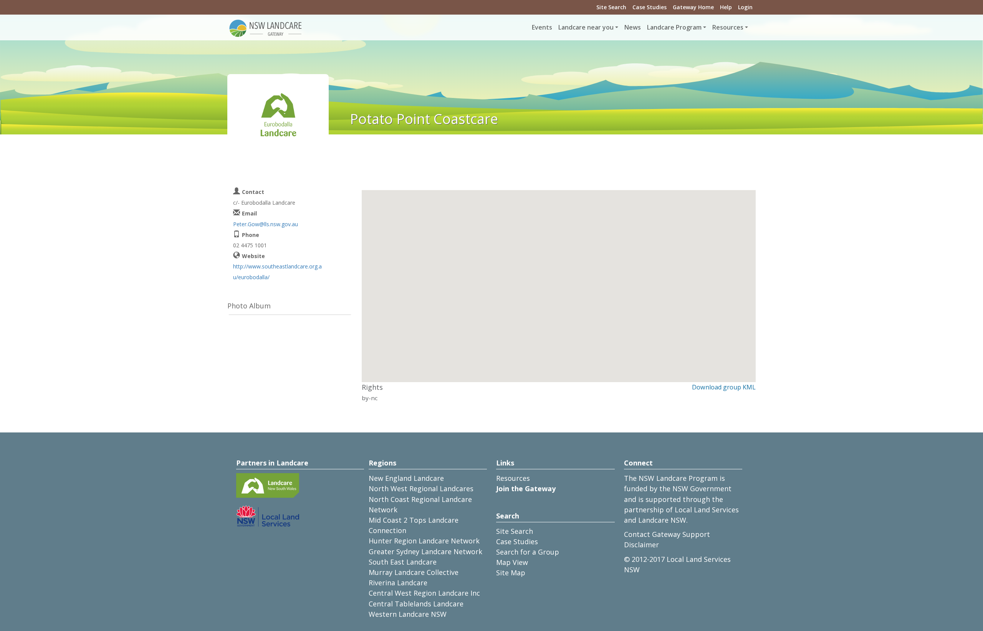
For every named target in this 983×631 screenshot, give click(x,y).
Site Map (510, 572)
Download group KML (724, 387)
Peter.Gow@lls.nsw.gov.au (265, 224)
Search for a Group (527, 551)
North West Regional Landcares (421, 488)
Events (542, 27)
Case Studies (649, 7)
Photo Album (249, 305)
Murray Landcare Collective (413, 572)
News (632, 27)
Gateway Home (693, 7)
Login (745, 7)
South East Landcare (403, 561)
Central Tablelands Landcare (416, 603)
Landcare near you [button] (586, 27)
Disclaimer (641, 544)
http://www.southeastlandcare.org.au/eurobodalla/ (277, 271)
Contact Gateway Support (667, 534)
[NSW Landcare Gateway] (265, 27)
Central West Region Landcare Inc (424, 593)
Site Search (611, 7)
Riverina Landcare (398, 582)
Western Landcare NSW (408, 614)
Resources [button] (727, 27)
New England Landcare (406, 478)
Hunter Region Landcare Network (424, 540)
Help (726, 7)
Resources (513, 478)
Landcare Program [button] (674, 27)
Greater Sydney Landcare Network (425, 551)
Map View (512, 562)
